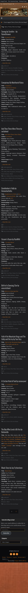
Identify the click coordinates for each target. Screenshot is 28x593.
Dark (7, 499)
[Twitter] (24, 7)
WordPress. (24, 560)
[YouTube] (23, 7)
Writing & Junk (23, 1)
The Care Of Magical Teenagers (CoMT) (13, 441)
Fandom (9, 116)
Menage (18, 171)
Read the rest (6, 63)
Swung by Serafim (10, 37)
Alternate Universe (8, 68)
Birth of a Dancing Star (11, 291)
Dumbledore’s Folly (10, 194)
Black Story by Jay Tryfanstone (11, 468)
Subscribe (6, 533)
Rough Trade (4, 1)
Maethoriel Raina (11, 88)
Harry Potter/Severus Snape (10, 74)
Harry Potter (10, 70)
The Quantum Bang (13, 1)
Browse (9, 557)
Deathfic (15, 68)
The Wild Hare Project (6, 4)
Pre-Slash (7, 118)
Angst (4, 368)
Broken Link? (21, 557)
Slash (16, 70)
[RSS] (26, 7)
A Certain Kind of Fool (11, 384)
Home (3, 557)
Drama (20, 68)
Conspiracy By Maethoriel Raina (12, 83)
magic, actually (6, 445)
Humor (3, 457)
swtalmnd (9, 136)
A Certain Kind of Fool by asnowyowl (13, 381)
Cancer (5, 366)
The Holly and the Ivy (12, 344)
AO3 (11, 198)
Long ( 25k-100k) (5, 275)
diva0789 (5, 319)
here (19, 194)
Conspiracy (8, 85)
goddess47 (6, 65)
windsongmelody (7, 114)
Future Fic (4, 70)
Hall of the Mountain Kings (13, 342)
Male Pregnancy (11, 171)
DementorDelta (10, 196)
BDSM (4, 273)
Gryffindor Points (20, 439)
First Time (9, 169)
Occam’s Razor (9, 242)
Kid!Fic (10, 324)
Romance (7, 174)
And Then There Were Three (13, 134)
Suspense (10, 326)
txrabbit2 (5, 453)
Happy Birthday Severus (11, 443)
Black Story (8, 471)
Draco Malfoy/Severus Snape (12, 178)
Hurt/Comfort (13, 229)
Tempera (16, 560)
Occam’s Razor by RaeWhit (10, 239)
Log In (14, 557)
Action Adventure (7, 322)
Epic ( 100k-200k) (7, 455)
